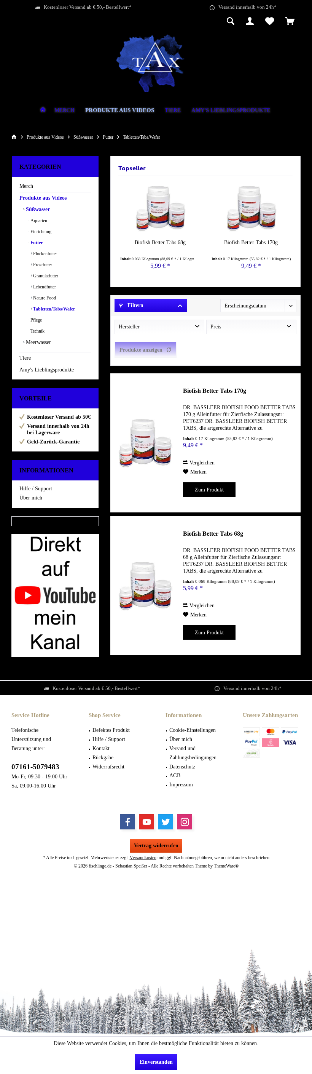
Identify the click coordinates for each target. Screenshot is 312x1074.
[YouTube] (146, 821)
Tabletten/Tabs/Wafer (53, 309)
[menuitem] (290, 21)
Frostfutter (42, 264)
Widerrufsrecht (108, 767)
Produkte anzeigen (140, 350)
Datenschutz (182, 767)
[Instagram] (184, 821)
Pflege (35, 320)
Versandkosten (143, 857)
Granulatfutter (45, 276)
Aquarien (38, 220)
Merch (26, 186)
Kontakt (101, 748)
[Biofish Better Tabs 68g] (160, 208)
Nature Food (44, 298)
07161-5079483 (35, 767)
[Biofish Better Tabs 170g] (251, 208)
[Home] (43, 110)
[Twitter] (165, 821)
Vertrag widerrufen (156, 845)
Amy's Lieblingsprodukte (46, 370)
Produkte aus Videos (43, 198)
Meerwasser (37, 342)
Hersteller (129, 327)
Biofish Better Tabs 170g (251, 242)
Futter (36, 242)
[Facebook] (127, 821)
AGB (174, 775)
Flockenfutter (44, 253)
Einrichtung (40, 231)
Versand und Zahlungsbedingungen (192, 753)
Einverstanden (156, 1062)
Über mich (30, 498)
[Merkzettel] (269, 22)
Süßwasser (37, 209)
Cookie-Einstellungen (192, 730)
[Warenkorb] (290, 22)
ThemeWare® (226, 866)
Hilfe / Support (35, 488)
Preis (215, 327)
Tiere (25, 358)
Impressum (181, 784)
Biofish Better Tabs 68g (160, 242)
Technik (37, 331)
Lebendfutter (44, 287)
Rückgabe (102, 757)
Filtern (134, 305)
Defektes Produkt (111, 730)
